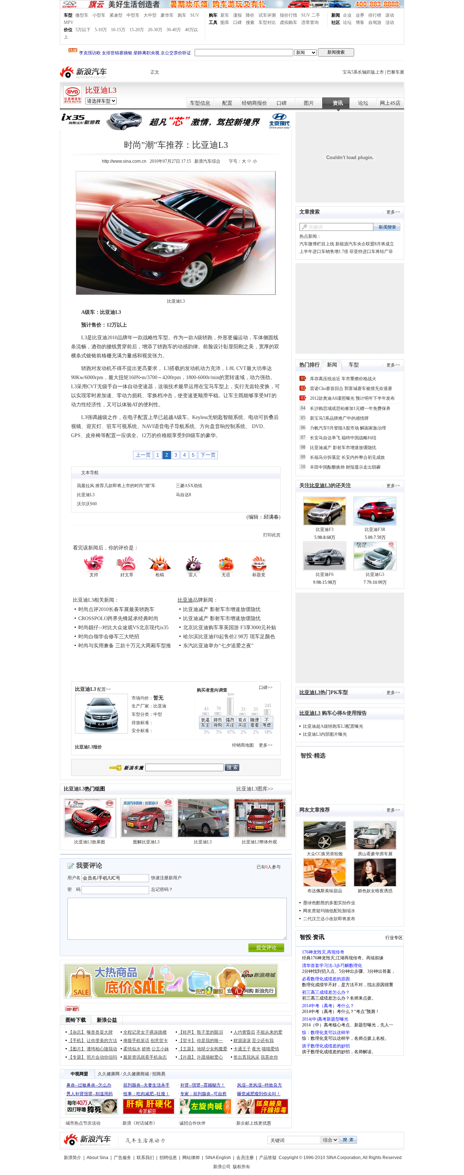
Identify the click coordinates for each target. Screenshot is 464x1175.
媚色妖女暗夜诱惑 (375, 890)
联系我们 (145, 1157)
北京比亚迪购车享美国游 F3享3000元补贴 (229, 627)
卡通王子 (242, 1048)
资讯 (338, 103)
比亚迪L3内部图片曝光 (325, 734)
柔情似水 (132, 1048)
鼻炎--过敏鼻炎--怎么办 (88, 1085)
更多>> (266, 745)
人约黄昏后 (244, 1032)
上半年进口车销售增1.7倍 (323, 251)
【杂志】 (77, 1032)
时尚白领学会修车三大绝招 (108, 636)
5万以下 (83, 29)
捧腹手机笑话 (136, 1040)
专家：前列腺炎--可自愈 (203, 1093)
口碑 (237, 22)
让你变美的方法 (102, 1040)
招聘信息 (168, 1157)
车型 (68, 15)
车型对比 (267, 22)
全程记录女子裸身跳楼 (145, 1032)
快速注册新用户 (166, 877)
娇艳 (146, 1048)
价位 (68, 29)
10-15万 (118, 29)
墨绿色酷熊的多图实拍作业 (329, 902)
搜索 (250, 22)
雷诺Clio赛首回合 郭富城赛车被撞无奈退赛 (351, 388)
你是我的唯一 (210, 1040)
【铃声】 (187, 1032)
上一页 (143, 455)
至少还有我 (263, 1040)
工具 (213, 22)
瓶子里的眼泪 (210, 1032)
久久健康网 (109, 1073)
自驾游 (374, 22)
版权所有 (241, 1166)
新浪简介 (72, 1157)
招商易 (158, 1073)
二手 (315, 15)
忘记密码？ (162, 889)
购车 (213, 15)
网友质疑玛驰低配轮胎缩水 (329, 910)
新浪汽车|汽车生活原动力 (145, 1140)
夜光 (256, 1048)
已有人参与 (269, 866)
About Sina (97, 1157)
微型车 (81, 15)
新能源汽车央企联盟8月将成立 (364, 243)
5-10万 (101, 29)
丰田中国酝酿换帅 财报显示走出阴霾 (345, 467)
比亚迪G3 (375, 574)
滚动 (389, 15)
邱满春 (271, 517)
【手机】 (77, 1040)
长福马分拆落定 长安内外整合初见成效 (347, 457)
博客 (360, 22)
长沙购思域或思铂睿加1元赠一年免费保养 (350, 408)
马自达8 (183, 494)
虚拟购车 (288, 22)
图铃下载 (76, 1020)
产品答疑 (268, 1157)
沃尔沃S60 (87, 503)
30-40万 (173, 29)
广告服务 (122, 1157)
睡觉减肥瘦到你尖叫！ (259, 1093)
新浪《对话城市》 (140, 1123)
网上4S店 (390, 103)
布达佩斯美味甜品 (324, 890)
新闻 (335, 15)
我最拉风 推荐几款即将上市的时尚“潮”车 (116, 485)
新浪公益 (107, 1020)
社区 (335, 22)
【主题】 (187, 1048)
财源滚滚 (242, 1040)
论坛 (347, 22)
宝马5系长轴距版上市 (363, 72)
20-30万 (155, 29)
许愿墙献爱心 (210, 1057)
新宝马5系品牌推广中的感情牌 (339, 418)
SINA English (218, 1157)
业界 (360, 15)
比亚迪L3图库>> (254, 789)
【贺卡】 (187, 1040)
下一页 (208, 455)
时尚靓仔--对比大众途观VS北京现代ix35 (123, 627)
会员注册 (245, 1157)
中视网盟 (79, 1073)
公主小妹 (160, 1048)
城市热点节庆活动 (83, 1123)
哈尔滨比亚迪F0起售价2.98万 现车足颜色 (229, 636)
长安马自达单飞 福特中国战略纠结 (343, 437)
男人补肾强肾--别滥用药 (89, 1093)
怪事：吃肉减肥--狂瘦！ (146, 1093)
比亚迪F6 (325, 574)
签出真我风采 (246, 1057)
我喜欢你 (269, 1057)
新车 (224, 15)
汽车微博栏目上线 (316, 243)
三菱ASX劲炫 (189, 485)
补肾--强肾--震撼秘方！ (202, 1085)
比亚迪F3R (375, 529)
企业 (347, 15)
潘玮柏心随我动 (102, 1048)
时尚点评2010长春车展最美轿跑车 (116, 609)
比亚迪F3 (325, 529)
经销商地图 (243, 745)
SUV (194, 15)
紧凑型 (116, 15)
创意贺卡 (159, 1040)
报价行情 (288, 15)
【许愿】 (187, 1057)
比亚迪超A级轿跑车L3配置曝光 (333, 726)
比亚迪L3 (101, 90)
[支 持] (94, 563)
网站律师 (191, 1157)
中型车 (133, 15)
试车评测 (267, 15)
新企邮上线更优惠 (253, 1123)
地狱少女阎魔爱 (212, 1048)
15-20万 (136, 29)
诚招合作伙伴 (192, 1123)
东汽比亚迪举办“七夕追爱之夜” (218, 645)
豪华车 (167, 15)
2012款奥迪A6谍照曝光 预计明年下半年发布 (352, 398)
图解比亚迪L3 (146, 841)
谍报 (237, 15)
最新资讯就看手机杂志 (145, 1057)
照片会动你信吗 (102, 1057)
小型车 (98, 15)
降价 (250, 15)
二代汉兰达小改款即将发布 (329, 918)
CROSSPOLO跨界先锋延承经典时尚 (118, 618)
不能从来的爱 (269, 1032)
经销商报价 (254, 103)
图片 (309, 103)
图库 (224, 22)
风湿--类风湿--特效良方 (259, 1085)
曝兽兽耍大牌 (100, 1032)
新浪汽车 (84, 72)
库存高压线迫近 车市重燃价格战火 (343, 378)
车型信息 (200, 103)
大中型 (150, 15)
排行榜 (374, 15)
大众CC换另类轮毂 (325, 853)
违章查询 (310, 22)
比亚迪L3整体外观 (259, 841)
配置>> (104, 689)
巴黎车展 (395, 72)
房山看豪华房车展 (375, 853)
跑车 (182, 15)
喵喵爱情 (270, 1048)
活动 (389, 22)
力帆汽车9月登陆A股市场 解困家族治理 (348, 428)
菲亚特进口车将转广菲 (371, 251)
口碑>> (266, 687)
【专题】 (77, 1057)
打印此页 (272, 534)
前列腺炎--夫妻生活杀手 (146, 1085)
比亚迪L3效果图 (89, 841)
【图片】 (77, 1048)
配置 (227, 103)
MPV (69, 22)
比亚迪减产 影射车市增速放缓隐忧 (222, 609)
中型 (157, 714)
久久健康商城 (136, 1073)
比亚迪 (185, 600)
